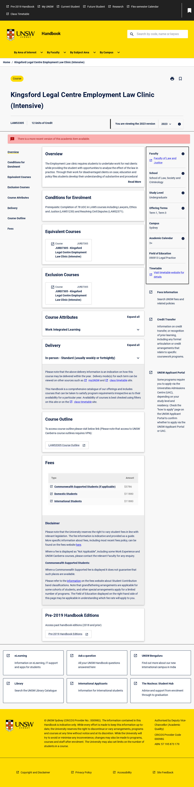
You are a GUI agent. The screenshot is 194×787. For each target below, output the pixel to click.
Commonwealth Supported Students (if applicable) (85, 486)
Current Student (70, 6)
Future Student (96, 6)
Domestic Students (65, 493)
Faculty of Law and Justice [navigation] (165, 160)
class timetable (118, 380)
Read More (134, 182)
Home (6, 62)
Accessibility (124, 772)
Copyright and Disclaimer (35, 772)
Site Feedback (165, 772)
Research (118, 6)
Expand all (133, 316)
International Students (68, 501)
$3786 (128, 486)
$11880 (128, 493)
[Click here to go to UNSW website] (21, 36)
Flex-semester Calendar (145, 6)
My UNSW (47, 6)
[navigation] (67, 445)
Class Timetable (20, 14)
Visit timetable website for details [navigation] (169, 274)
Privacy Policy (83, 772)
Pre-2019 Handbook (22, 6)
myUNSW (93, 380)
